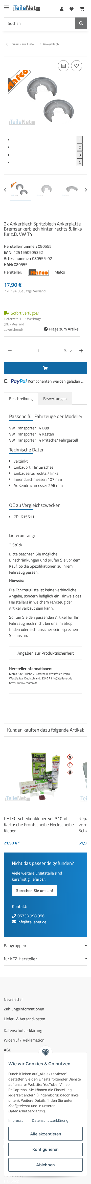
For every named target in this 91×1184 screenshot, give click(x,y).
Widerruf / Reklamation (24, 1040)
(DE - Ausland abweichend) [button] (14, 326)
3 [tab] (80, 155)
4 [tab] (80, 162)
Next (86, 190)
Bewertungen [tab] (55, 399)
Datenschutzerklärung (50, 1120)
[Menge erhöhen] (81, 350)
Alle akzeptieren (45, 1133)
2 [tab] (80, 147)
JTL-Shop (11, 1181)
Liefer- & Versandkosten (24, 1019)
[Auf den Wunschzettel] (76, 65)
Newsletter (13, 999)
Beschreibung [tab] (21, 399)
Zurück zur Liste (22, 44)
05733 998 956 (30, 916)
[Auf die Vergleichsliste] (63, 65)
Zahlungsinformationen (24, 1009)
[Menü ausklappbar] (6, 5)
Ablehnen (45, 1164)
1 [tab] (80, 140)
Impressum (17, 1120)
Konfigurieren (45, 1149)
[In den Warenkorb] (8, 53)
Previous (5, 190)
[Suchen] (81, 23)
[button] (61, 7)
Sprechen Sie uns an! (34, 890)
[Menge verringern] (10, 350)
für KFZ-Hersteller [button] (20, 958)
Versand (39, 291)
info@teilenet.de (31, 922)
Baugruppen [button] (15, 945)
